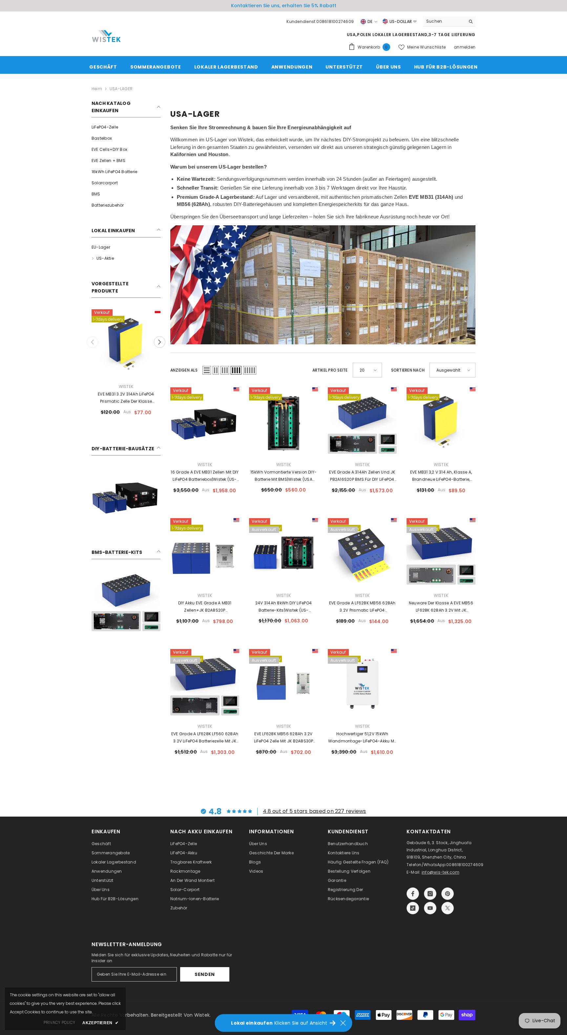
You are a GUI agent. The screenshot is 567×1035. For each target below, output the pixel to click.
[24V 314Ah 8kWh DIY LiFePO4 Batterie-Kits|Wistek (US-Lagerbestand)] (283, 552)
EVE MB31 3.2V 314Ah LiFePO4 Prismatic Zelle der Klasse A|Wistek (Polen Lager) (126, 398)
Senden (205, 974)
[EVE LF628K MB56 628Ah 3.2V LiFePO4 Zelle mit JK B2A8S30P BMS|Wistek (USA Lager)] (283, 683)
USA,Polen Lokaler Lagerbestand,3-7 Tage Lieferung (411, 34)
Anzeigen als (184, 370)
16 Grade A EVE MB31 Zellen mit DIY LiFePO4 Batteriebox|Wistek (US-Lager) (205, 476)
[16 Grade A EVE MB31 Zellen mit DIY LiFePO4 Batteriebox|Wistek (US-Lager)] (204, 421)
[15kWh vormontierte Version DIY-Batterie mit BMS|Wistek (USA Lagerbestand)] (283, 421)
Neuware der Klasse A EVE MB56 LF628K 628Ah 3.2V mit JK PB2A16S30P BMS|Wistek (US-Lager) (441, 607)
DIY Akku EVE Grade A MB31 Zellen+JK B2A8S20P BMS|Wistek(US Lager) (205, 607)
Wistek (126, 386)
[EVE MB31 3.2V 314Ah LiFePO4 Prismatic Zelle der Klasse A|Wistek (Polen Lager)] (126, 343)
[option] (283, 5)
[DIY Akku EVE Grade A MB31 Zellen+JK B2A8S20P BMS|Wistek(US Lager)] (204, 552)
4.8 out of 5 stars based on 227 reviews (314, 811)
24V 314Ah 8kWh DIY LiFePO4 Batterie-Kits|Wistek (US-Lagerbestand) (283, 607)
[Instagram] (430, 893)
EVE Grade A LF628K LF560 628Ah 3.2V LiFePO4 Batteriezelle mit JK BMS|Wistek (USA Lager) (204, 738)
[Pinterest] (447, 893)
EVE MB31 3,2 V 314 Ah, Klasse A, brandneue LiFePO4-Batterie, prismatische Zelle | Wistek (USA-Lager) (441, 476)
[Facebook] (413, 893)
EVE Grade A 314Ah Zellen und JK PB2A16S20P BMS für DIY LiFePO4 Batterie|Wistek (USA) (362, 476)
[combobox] (444, 21)
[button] (159, 342)
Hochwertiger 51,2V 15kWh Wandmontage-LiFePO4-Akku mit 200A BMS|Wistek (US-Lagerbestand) (362, 738)
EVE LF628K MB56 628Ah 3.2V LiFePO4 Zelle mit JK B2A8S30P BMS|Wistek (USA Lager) (283, 738)
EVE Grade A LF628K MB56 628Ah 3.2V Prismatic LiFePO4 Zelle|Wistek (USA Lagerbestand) (362, 607)
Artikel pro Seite (330, 370)
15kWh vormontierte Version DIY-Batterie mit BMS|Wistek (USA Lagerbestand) (283, 476)
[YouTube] (430, 908)
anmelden (464, 47)
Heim (97, 88)
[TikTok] (413, 908)
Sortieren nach (408, 370)
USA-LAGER (121, 88)
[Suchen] (449, 21)
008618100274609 (465, 864)
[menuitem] (126, 127)
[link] (126, 495)
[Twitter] (447, 908)
